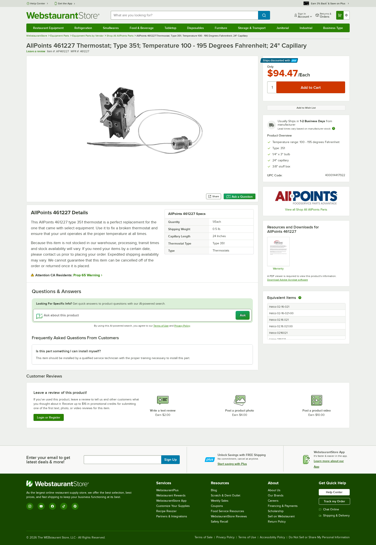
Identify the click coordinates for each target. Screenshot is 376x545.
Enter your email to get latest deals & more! (48, 459)
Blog (214, 490)
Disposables (195, 28)
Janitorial (282, 28)
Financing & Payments (283, 506)
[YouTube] (41, 506)
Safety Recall (219, 521)
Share (215, 196)
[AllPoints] (306, 197)
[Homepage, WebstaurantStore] (62, 15)
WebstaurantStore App (171, 500)
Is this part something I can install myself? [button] (68, 351)
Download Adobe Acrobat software (287, 279)
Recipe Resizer (166, 511)
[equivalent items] (300, 298)
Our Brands (276, 495)
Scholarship (276, 511)
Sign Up (170, 460)
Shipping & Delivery (336, 515)
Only (270, 66)
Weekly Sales (219, 500)
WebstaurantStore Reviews (229, 516)
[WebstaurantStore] (80, 483)
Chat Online (331, 509)
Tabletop (170, 28)
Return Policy (277, 521)
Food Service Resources (227, 511)
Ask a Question (242, 196)
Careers (273, 500)
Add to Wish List (306, 107)
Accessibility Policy (272, 537)
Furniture (221, 28)
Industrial (306, 28)
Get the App (65, 3)
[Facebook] (52, 506)
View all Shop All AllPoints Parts (306, 209)
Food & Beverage (142, 28)
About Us (274, 490)
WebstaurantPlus (167, 490)
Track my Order (334, 501)
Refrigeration (83, 28)
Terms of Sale (204, 537)
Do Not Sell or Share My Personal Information (319, 537)
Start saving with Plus (232, 464)
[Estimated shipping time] (334, 128)
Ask (243, 315)
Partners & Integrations (171, 516)
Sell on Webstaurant (281, 516)
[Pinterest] (75, 506)
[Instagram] (29, 506)
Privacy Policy (182, 325)
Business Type (333, 28)
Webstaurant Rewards (171, 495)
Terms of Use (161, 325)
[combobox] (184, 15)
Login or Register (48, 417)
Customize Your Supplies (173, 506)
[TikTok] (63, 506)
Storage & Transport (251, 28)
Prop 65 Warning (86, 275)
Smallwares (111, 28)
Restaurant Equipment (48, 28)
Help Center (37, 3)
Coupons (217, 506)
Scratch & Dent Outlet (225, 495)
